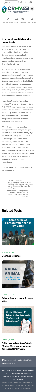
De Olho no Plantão (11, 255)
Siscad (16, 22)
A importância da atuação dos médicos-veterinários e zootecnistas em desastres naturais (16, 193)
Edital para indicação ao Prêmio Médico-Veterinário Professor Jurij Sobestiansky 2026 (17, 346)
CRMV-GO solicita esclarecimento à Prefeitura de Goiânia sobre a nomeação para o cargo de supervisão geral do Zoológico (20, 184)
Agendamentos (8, 22)
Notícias (5, 252)
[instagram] (21, 2)
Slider (11, 252)
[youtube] (31, 2)
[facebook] (26, 2)
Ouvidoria (23, 22)
